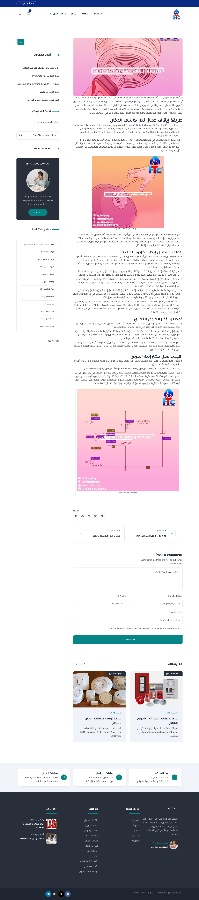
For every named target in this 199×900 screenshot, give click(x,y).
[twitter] (95, 516)
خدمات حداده (49, 274)
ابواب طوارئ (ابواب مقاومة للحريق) (41, 244)
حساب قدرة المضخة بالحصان (105, 536)
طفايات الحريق (91, 820)
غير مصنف (50, 304)
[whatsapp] (89, 516)
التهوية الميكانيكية (89, 861)
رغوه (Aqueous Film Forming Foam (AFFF (38, 84)
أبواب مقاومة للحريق (88, 871)
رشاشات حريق (49, 281)
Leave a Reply (176, 564)
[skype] (76, 516)
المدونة (136, 825)
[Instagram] (55, 894)
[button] (84, 664)
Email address (175, 596)
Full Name (120, 596)
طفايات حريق (49, 296)
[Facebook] (68, 894)
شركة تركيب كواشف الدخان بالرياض (103, 721)
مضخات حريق (49, 319)
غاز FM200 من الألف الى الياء (151, 536)
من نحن (136, 836)
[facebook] (102, 516)
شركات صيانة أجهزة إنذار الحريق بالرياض (157, 721)
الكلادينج (93, 856)
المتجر (137, 831)
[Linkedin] (48, 894)
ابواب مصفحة (49, 252)
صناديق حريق (91, 846)
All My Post (37, 212)
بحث (20, 42)
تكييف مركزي (49, 267)
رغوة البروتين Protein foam (45, 76)
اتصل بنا (135, 841)
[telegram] (83, 516)
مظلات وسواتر (91, 831)
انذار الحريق (92, 851)
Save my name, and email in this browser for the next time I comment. (144, 629)
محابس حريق (49, 311)
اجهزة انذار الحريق (171, 673)
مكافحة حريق (49, 326)
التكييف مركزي (91, 866)
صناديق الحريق (48, 289)
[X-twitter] (61, 894)
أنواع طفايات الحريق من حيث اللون (41, 68)
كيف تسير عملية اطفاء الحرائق (43, 100)
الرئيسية (136, 820)
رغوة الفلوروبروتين (49, 92)
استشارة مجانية (27, 3)
